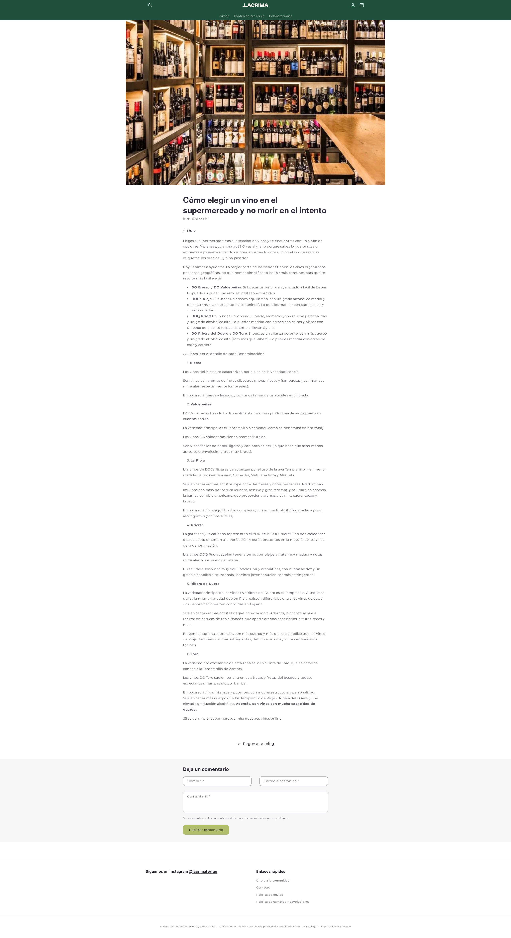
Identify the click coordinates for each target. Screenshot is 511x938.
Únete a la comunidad (272, 880)
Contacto (263, 887)
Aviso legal (310, 926)
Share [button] (191, 230)
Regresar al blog (258, 744)
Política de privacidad (263, 926)
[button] (150, 5)
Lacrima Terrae (179, 926)
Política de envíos (269, 894)
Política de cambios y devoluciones (282, 901)
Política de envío (290, 926)
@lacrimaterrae (203, 871)
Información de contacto (336, 926)
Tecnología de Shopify (201, 926)
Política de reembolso (232, 926)
